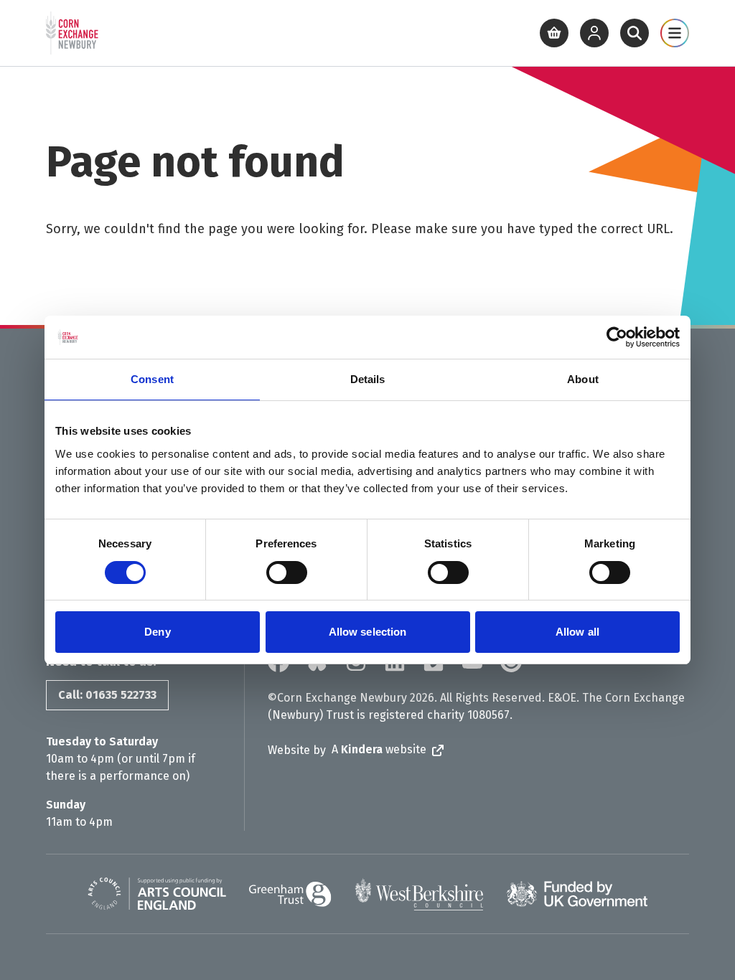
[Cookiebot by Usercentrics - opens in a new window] (617, 337)
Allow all (577, 632)
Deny (157, 632)
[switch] (286, 572)
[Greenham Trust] (290, 894)
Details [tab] (367, 379)
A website (379, 749)
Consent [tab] (152, 379)
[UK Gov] (576, 894)
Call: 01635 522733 (107, 695)
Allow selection (368, 632)
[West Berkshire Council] (419, 893)
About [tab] (583, 379)
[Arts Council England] (157, 893)
